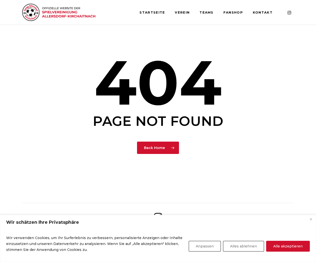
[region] (158, 238)
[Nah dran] (311, 219)
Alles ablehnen (243, 246)
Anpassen (205, 246)
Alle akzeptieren (288, 246)
